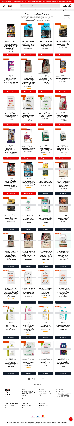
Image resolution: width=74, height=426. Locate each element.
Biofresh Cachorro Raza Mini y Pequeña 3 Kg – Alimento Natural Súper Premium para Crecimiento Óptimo (45, 291)
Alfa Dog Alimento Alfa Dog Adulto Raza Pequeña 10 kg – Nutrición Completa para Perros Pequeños (28, 44)
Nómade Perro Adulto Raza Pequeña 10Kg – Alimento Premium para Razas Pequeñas (45, 148)
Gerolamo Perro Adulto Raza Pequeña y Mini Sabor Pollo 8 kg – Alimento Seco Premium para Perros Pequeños (11, 149)
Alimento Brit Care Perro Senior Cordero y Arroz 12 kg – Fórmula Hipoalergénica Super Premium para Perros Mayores (28, 219)
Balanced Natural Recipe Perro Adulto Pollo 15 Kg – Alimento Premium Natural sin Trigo (63, 217)
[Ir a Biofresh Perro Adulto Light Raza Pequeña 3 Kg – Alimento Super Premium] (11, 103)
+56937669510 (44, 405)
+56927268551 (10, 405)
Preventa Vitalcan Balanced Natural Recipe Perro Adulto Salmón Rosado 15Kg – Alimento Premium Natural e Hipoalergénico (63, 183)
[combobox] (40, 5)
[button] (11, 55)
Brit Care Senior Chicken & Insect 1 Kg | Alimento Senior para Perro (45, 115)
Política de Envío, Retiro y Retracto (45, 394)
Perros (46, 10)
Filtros (67, 17)
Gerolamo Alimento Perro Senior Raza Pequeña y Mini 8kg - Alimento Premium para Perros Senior (63, 116)
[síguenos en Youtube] (10, 394)
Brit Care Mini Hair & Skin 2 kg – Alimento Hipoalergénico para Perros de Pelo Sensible (45, 326)
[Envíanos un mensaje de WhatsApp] (71, 419)
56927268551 (60, 391)
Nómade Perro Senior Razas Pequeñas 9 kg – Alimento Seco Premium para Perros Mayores (63, 148)
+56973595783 (27, 405)
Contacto (24, 398)
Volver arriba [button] (37, 384)
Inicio (8, 10)
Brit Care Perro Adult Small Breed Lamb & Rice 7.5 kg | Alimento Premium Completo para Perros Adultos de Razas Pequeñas (11, 363)
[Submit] (58, 5)
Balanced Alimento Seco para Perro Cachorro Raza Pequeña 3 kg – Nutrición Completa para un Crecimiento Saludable (11, 79)
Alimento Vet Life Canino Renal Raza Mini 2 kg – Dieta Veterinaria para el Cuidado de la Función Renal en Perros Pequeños (45, 219)
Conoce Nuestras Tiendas (28, 396)
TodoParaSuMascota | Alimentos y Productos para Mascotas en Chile (27, 10)
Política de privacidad (44, 395)
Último (43, 378)
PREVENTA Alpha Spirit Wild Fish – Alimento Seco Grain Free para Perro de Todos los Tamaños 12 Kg (28, 182)
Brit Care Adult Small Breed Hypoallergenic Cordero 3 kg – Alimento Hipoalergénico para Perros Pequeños (11, 326)
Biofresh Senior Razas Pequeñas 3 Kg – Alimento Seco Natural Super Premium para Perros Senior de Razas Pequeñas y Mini (63, 292)
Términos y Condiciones (45, 391)
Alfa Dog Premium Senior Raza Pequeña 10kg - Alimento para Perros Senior (63, 43)
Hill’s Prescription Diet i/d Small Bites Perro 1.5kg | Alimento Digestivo (28, 148)
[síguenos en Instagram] (6, 394)
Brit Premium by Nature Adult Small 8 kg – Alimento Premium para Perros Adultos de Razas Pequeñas (63, 362)
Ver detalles (45, 193)
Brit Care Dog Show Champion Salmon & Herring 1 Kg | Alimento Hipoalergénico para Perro (28, 116)
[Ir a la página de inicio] (10, 5)
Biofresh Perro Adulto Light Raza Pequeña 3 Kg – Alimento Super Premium (11, 115)
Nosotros (24, 395)
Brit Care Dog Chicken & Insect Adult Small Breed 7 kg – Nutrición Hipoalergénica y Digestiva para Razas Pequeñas (28, 327)
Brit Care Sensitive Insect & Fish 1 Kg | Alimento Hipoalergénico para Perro (45, 361)
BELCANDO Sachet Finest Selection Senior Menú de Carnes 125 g (63, 78)
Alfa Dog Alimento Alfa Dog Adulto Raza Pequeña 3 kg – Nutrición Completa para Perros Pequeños (45, 44)
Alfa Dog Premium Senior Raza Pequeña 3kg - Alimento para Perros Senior (11, 217)
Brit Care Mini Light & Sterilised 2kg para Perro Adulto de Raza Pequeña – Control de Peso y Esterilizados (63, 326)
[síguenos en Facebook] (8, 394)
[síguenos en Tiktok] (6, 396)
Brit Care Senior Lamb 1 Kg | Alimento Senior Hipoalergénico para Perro (28, 361)
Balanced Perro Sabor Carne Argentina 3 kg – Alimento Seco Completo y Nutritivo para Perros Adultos (45, 79)
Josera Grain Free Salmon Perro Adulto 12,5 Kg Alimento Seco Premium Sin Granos (45, 182)
